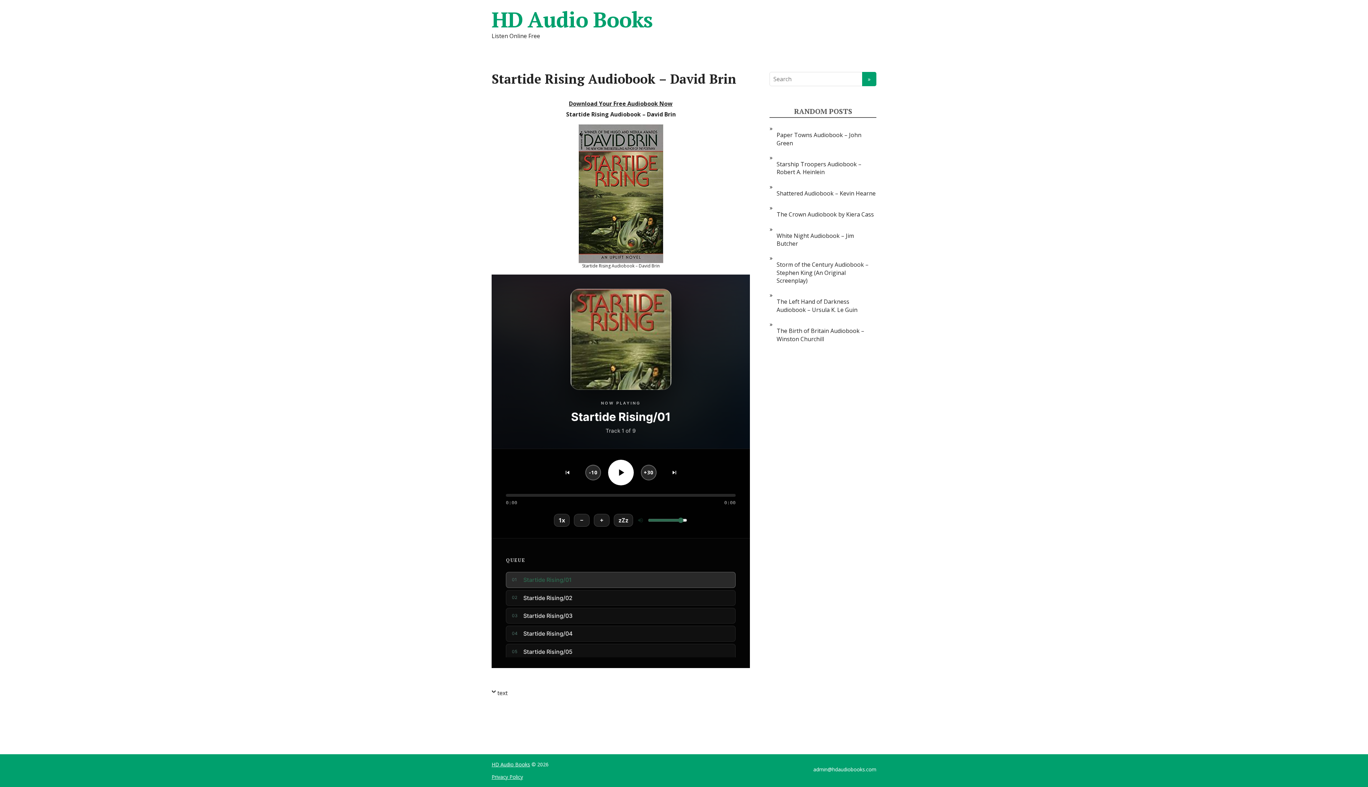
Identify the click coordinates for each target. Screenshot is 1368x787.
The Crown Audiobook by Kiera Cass (825, 214)
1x (562, 520)
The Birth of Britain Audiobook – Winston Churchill (820, 335)
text (502, 693)
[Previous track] (567, 472)
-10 (593, 472)
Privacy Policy (507, 776)
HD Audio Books (572, 19)
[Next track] (674, 472)
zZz (623, 520)
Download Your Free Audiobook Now (621, 104)
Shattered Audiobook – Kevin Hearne (826, 193)
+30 (648, 472)
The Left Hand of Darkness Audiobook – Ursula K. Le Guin (817, 305)
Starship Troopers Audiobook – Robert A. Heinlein (819, 168)
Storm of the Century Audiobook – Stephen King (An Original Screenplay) (823, 273)
